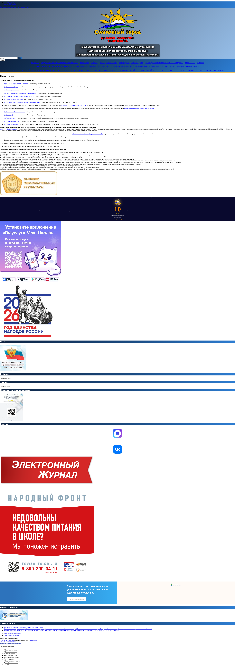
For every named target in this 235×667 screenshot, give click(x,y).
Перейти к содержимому (8, 642)
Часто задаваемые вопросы (12, 633)
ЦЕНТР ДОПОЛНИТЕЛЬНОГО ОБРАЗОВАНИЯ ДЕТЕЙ (164, 63)
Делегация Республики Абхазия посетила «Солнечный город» (23, 627)
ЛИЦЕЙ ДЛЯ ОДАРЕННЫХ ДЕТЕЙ (131, 63)
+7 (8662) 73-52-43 (9, 2)
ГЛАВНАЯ (35, 63)
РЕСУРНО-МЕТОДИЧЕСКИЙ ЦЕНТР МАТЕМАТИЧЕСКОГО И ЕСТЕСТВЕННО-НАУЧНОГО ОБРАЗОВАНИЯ (47, 70)
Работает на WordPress (7, 640)
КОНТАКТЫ (84, 63)
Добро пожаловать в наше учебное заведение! (14, 7)
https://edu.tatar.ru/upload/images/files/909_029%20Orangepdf (22, 102)
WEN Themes (32, 640)
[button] (10, 643)
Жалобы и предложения (11, 635)
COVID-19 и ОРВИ (165, 70)
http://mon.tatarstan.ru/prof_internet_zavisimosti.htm (139, 108)
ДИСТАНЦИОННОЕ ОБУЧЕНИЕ (106, 70)
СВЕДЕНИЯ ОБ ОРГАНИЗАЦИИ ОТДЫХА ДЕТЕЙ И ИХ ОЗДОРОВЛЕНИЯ (199, 70)
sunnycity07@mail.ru (10, 4)
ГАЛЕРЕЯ (94, 63)
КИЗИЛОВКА (190, 63)
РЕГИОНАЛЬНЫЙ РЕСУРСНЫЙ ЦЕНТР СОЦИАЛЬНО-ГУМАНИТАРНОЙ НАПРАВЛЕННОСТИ (67, 66)
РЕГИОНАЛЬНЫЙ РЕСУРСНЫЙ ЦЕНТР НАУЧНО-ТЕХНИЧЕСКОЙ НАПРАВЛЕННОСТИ (132, 66)
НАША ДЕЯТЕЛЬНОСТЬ (108, 63)
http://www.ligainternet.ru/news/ (9, 129)
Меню (2, 60)
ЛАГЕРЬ (89, 70)
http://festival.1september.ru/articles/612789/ (74, 105)
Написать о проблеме (76, 599)
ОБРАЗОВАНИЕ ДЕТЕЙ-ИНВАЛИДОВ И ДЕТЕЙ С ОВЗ (138, 70)
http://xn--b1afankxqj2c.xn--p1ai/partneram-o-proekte (87, 134)
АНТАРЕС (200, 63)
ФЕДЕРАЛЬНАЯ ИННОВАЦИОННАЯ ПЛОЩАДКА (182, 66)
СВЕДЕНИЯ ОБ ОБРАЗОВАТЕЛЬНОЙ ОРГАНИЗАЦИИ (59, 63)
